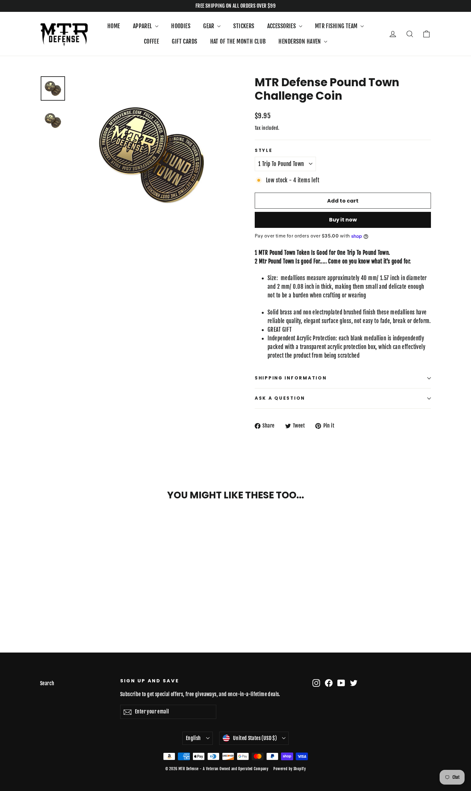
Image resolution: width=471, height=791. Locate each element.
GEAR (209, 25)
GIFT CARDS (184, 41)
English (193, 738)
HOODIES (180, 25)
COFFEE (151, 41)
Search (47, 683)
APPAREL (143, 25)
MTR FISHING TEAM (337, 25)
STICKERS (243, 25)
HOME (113, 25)
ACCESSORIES (282, 25)
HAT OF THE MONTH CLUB (238, 41)
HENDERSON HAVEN (300, 41)
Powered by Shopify (289, 768)
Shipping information (290, 378)
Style (264, 150)
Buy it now (343, 219)
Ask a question (280, 398)
